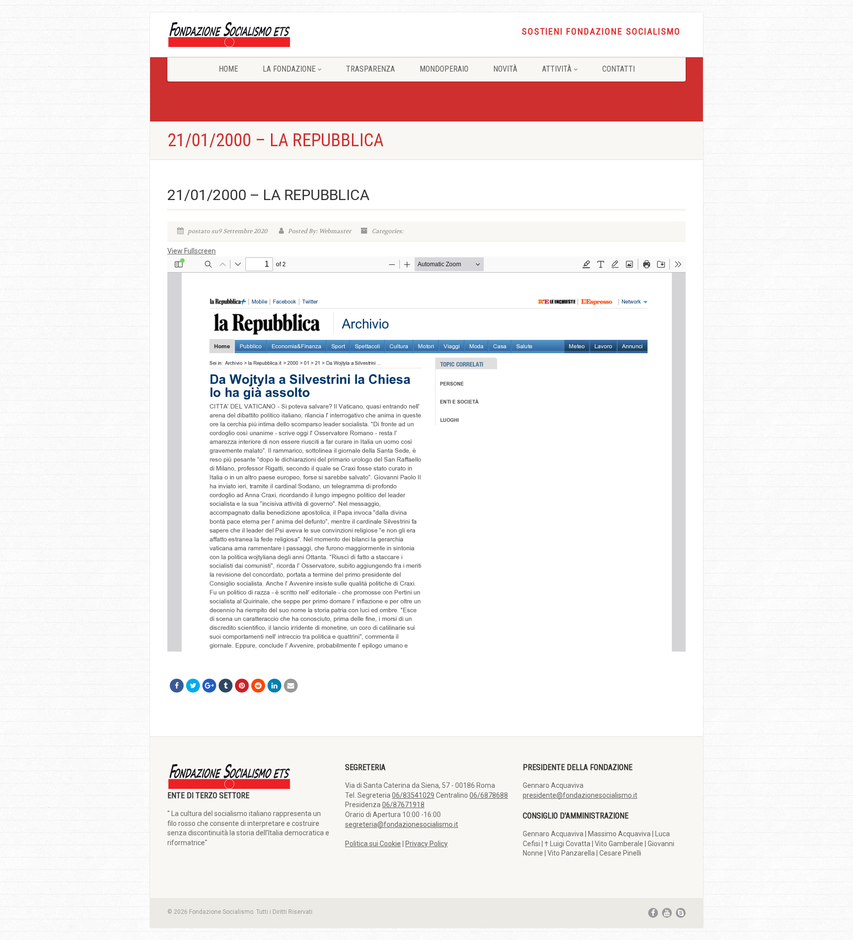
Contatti (618, 69)
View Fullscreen (191, 251)
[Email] (291, 686)
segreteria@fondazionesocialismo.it (401, 824)
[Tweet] (193, 686)
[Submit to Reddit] (258, 686)
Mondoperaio (444, 69)
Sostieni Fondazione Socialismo (601, 31)
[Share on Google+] (209, 686)
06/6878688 (488, 795)
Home (228, 69)
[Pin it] (242, 686)
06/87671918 (403, 805)
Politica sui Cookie (373, 844)
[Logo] (248, 34)
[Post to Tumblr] (226, 686)
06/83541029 (413, 795)
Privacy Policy (426, 844)
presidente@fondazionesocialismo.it (580, 795)
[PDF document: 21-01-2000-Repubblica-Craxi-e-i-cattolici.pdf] (426, 454)
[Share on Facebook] (177, 686)
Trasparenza (370, 69)
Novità (505, 69)
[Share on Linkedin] (274, 686)
